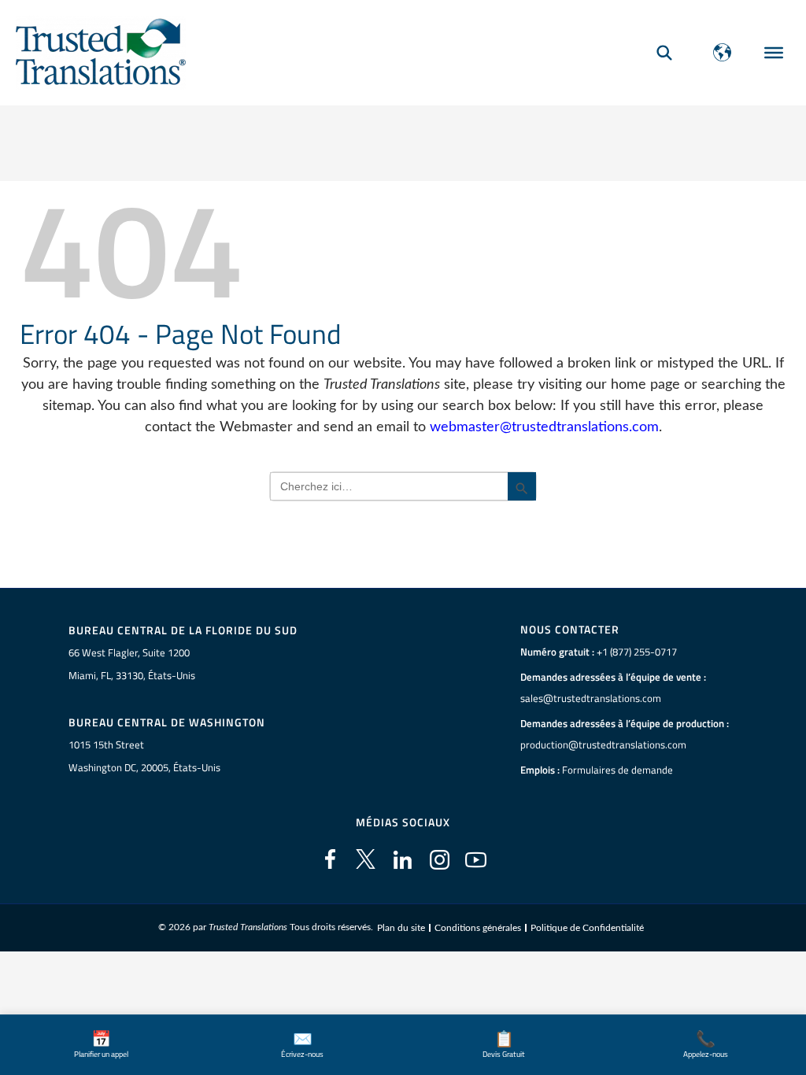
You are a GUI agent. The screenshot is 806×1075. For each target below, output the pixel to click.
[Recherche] (664, 52)
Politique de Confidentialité (587, 928)
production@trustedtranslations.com (603, 744)
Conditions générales (477, 928)
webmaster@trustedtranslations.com (544, 427)
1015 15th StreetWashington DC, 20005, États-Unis (144, 756)
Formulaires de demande (617, 770)
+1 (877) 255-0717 (637, 651)
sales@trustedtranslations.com (590, 698)
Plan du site (401, 928)
